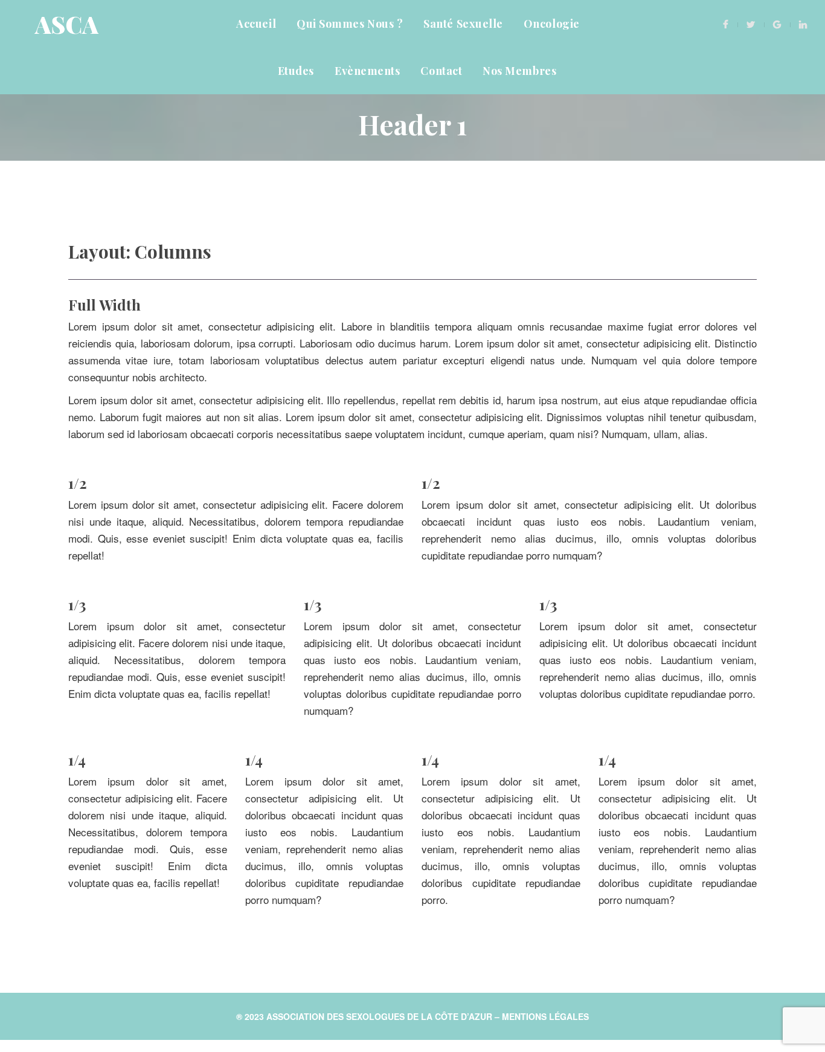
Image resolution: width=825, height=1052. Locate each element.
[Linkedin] (803, 23)
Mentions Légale (545, 1016)
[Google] (777, 23)
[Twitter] (750, 23)
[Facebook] (725, 23)
